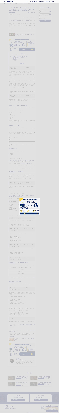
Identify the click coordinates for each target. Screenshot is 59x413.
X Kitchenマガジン (41, 1)
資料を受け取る (37, 399)
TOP (27, 1)
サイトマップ (50, 407)
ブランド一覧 (31, 1)
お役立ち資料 (48, 1)
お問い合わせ (53, 1)
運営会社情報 (50, 406)
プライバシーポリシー (51, 408)
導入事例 (35, 1)
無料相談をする (15, 399)
